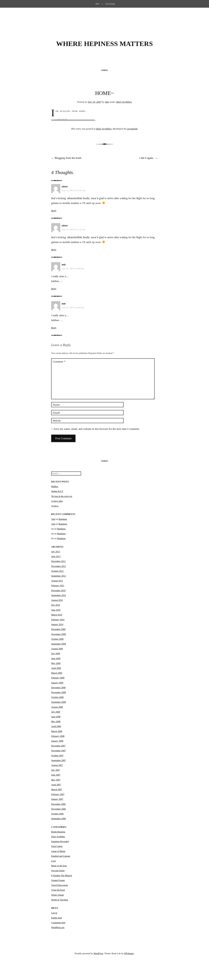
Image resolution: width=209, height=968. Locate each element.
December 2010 (58, 590)
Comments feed (58, 922)
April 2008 (56, 726)
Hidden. (54, 486)
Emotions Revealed (60, 841)
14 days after (57, 501)
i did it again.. (148, 157)
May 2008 (55, 721)
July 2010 (55, 605)
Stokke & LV (57, 491)
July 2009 (55, 653)
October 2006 (57, 814)
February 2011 (57, 585)
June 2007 (55, 775)
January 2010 (57, 624)
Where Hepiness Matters (104, 43)
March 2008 (56, 731)
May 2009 (55, 663)
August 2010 (57, 600)
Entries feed (56, 918)
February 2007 (57, 794)
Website (57, 420)
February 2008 (57, 736)
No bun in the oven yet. (61, 496)
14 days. (55, 506)
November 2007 (58, 750)
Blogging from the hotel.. (66, 157)
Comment (59, 361)
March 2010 (56, 615)
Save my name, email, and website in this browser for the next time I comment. (97, 428)
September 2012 (58, 576)
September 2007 (58, 760)
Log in (54, 913)
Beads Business (58, 832)
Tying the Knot (58, 890)
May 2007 (55, 780)
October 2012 (57, 571)
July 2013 (55, 551)
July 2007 (55, 770)
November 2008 (58, 692)
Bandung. (63, 519)
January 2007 (57, 799)
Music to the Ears (59, 866)
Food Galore (57, 846)
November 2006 (58, 809)
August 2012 (57, 581)
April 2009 (56, 668)
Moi (97, 4)
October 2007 (57, 755)
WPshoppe (129, 953)
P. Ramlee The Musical (61, 875)
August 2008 (57, 707)
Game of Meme (58, 851)
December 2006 (58, 804)
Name (56, 405)
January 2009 (57, 683)
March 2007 (56, 789)
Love (53, 861)
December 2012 (58, 561)
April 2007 (56, 784)
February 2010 (57, 619)
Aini (53, 519)
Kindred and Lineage (60, 856)
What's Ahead (57, 895)
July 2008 (55, 712)
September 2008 (58, 702)
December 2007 (58, 746)
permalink (132, 128)
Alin (107, 102)
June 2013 (55, 556)
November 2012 (58, 566)
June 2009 (55, 658)
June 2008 (55, 716)
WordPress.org (57, 927)
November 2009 (58, 634)
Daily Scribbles (124, 102)
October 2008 (57, 697)
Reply (53, 210)
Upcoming (110, 4)
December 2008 (58, 687)
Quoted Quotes (58, 880)
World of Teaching (59, 900)
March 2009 (56, 673)
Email (56, 413)
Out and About (58, 870)
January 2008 (57, 741)
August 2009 (57, 649)
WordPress (98, 953)
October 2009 (57, 639)
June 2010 (55, 610)
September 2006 (58, 818)
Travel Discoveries (59, 885)
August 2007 (57, 765)
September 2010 (58, 595)
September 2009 (58, 644)
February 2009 (57, 678)
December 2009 (58, 629)
